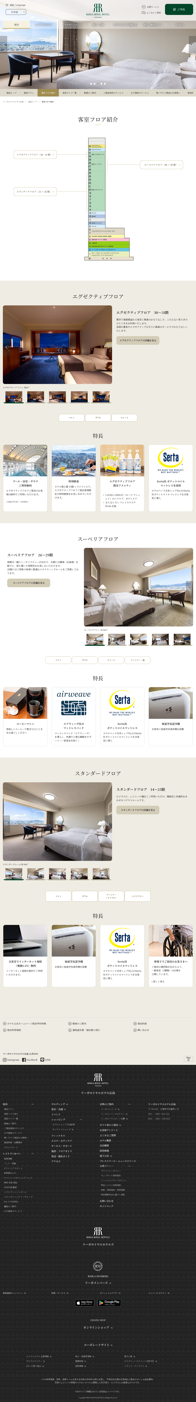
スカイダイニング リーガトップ (18, 1196)
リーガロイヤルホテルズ (98, 1244)
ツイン (72, 417)
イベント (56, 1114)
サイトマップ (106, 1206)
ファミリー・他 (138, 660)
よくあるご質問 (154, 12)
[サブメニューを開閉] (33, 1104)
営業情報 (8, 1158)
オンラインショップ (62, 1129)
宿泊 (5, 1104)
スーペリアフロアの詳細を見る (29, 583)
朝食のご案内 (90, 92)
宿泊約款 (142, 1023)
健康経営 (79, 1361)
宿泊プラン (29, 92)
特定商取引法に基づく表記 (113, 1194)
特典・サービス (58, 1293)
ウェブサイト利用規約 (111, 1175)
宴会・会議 (57, 1109)
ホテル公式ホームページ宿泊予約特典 (26, 1023)
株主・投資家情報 (83, 1356)
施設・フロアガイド (61, 1151)
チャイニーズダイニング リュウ (18, 1177)
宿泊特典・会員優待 (13, 1142)
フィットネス (58, 1135)
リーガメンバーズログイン (113, 1113)
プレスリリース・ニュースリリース (118, 1161)
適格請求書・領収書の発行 (86, 1030)
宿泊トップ (11, 92)
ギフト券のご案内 (109, 1125)
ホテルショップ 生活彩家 (64, 1124)
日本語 (14, 12)
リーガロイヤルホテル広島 (13, 101)
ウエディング (58, 1104)
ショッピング (58, 1119)
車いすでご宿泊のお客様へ (168, 92)
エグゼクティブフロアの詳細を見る (138, 340)
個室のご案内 (10, 1206)
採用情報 (104, 1150)
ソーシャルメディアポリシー (114, 1180)
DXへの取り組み (33, 1366)
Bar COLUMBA (11, 1201)
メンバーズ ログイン (157, 1293)
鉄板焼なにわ (10, 1172)
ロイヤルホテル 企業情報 (37, 1356)
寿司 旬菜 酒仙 (10, 1182)
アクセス (56, 1161)
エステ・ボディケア (61, 1140)
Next (108, 347)
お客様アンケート (109, 1130)
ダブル (98, 417)
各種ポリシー (106, 1166)
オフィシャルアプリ (109, 1293)
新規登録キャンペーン (13, 1293)
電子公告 (104, 1156)
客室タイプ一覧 (70, 92)
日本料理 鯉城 (10, 1187)
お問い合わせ (106, 1201)
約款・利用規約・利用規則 (113, 1189)
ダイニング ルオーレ (13, 1168)
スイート (124, 417)
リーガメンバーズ (109, 1109)
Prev (6, 347)
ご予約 (180, 9)
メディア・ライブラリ (134, 1366)
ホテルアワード (11, 1147)
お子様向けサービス (140, 92)
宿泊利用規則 (14, 1030)
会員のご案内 (106, 1104)
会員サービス (153, 6)
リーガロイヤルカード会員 (113, 1118)
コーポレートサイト (96, 1345)
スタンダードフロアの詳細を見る (138, 810)
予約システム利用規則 (111, 1185)
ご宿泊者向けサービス (113, 92)
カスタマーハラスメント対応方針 (139, 1361)
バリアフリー (138, 896)
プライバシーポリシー (111, 1170)
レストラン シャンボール (15, 1192)
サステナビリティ (34, 1361)
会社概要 (104, 1145)
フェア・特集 (10, 1163)
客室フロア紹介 (48, 92)
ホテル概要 (105, 1140)
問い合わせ (143, 1030)
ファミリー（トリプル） (111, 896)
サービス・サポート (61, 1146)
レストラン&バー (12, 1153)
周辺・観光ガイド (60, 1156)
